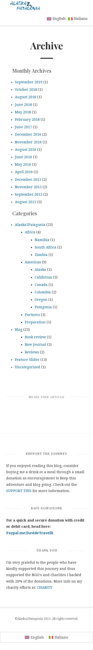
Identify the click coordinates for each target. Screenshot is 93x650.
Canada (41, 285)
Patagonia (43, 307)
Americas (33, 262)
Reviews (32, 352)
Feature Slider (27, 360)
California (43, 277)
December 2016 (28, 134)
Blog (18, 330)
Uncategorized (27, 367)
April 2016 (24, 172)
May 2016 (23, 164)
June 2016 (23, 157)
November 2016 (28, 142)
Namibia (42, 240)
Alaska (40, 270)
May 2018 (23, 112)
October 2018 (26, 90)
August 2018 (25, 97)
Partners (32, 315)
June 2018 (23, 105)
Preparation (35, 322)
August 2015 (25, 202)
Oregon (41, 300)
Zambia (41, 255)
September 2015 (28, 194)
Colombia (43, 292)
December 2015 (28, 180)
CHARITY (44, 587)
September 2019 (28, 82)
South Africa (45, 247)
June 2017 (23, 127)
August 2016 (25, 150)
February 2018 (27, 120)
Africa (30, 232)
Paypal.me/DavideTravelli (29, 533)
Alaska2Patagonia (30, 225)
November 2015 (28, 187)
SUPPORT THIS (18, 491)
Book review (35, 337)
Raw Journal (35, 344)
